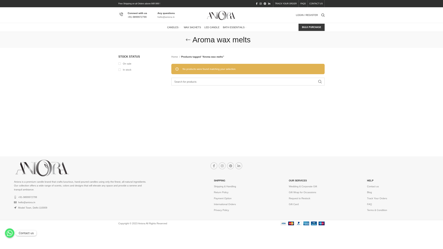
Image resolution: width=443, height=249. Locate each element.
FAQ (369, 204)
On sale (126, 63)
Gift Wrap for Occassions (302, 192)
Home (175, 56)
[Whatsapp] (9, 233)
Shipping (219, 180)
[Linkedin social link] (269, 3)
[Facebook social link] (257, 3)
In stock (126, 69)
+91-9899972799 (137, 17)
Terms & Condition (377, 210)
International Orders (225, 204)
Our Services (298, 180)
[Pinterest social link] (265, 3)
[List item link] (112, 197)
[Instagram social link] (261, 3)
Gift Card (294, 204)
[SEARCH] (320, 82)
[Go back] (188, 39)
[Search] (323, 15)
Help (370, 180)
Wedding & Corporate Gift (303, 186)
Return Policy (221, 192)
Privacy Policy (221, 210)
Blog (369, 192)
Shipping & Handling (225, 186)
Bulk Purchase (311, 27)
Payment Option (223, 198)
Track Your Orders (377, 198)
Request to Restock (299, 198)
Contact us (373, 186)
